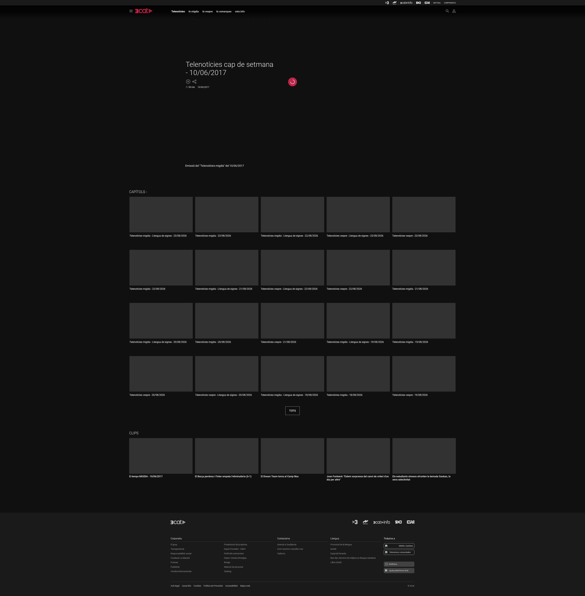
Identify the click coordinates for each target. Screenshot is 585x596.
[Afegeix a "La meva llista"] (188, 81)
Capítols (137, 192)
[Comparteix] (194, 81)
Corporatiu (450, 3)
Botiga (436, 3)
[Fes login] (454, 11)
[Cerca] (448, 11)
